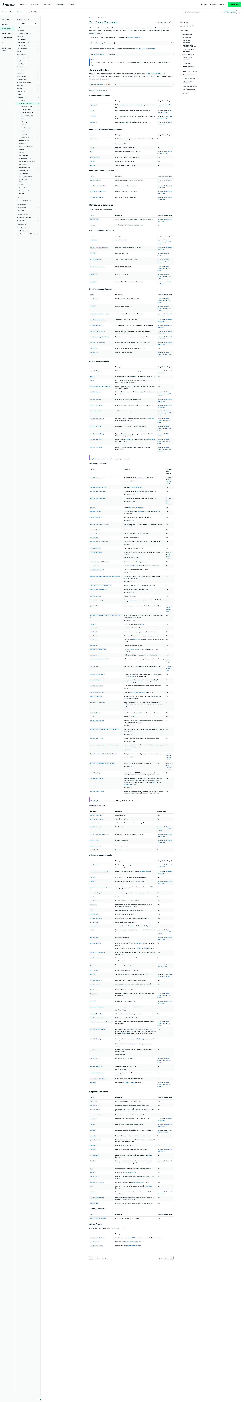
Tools (4, 42)
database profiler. (131, 1172)
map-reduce (124, 122)
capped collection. (145, 871)
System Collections (24, 188)
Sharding (93, 801)
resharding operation (135, 565)
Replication (94, 459)
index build (125, 1033)
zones (156, 511)
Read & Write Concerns (26, 146)
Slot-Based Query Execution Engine (27, 180)
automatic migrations (138, 692)
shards (154, 782)
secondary (151, 418)
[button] (204, 4)
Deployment (6, 24)
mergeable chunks (135, 649)
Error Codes (22, 149)
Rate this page (184, 22)
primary (129, 386)
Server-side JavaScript (25, 176)
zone (140, 511)
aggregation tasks (126, 105)
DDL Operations (24, 140)
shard (129, 507)
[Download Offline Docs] (36, 1399)
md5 (131, 926)
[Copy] (171, 43)
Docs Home (92, 17)
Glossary (21, 152)
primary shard (136, 639)
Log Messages (23, 155)
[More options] (169, 22)
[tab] (19, 11)
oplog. (139, 371)
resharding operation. (135, 487)
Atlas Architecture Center (6, 48)
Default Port (22, 143)
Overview (19, 27)
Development (102, 17)
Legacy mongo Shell (25, 191)
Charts (19, 94)
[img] (181, 26)
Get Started (234, 5)
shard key (126, 784)
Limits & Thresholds (25, 158)
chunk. (135, 716)
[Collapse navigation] (40, 1399)
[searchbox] (202, 12)
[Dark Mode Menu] (239, 12)
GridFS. (150, 926)
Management (6, 33)
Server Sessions (23, 173)
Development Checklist (24, 82)
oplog (135, 376)
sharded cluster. (139, 507)
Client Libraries (7, 38)
